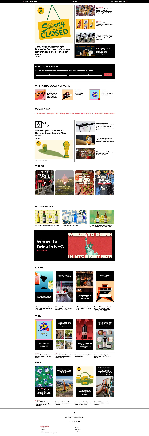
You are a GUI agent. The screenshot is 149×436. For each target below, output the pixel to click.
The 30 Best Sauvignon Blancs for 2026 (47, 225)
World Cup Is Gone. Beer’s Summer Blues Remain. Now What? (50, 133)
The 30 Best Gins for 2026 (70, 225)
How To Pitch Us (78, 429)
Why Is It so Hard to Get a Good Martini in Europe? (44, 297)
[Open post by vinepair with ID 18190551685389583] (84, 182)
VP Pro (112, 1)
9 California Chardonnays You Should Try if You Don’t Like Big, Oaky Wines (101, 226)
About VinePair (43, 427)
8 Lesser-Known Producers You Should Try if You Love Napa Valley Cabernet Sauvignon (104, 37)
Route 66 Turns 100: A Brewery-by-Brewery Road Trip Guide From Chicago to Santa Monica (64, 371)
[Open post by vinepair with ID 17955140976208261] (44, 182)
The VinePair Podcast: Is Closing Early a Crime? (64, 276)
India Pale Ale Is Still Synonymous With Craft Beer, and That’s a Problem (84, 392)
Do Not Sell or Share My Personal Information (74, 417)
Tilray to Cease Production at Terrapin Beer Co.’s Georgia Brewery (104, 153)
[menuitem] (23, 1)
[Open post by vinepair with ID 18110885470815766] (64, 182)
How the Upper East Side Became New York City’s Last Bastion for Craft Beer (82, 403)
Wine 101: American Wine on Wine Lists (107, 93)
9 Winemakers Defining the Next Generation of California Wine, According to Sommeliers (64, 324)
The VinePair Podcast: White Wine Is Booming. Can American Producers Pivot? (52, 94)
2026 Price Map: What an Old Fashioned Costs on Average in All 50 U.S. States (105, 140)
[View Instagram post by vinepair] (53, 193)
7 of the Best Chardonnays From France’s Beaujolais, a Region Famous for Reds (64, 356)
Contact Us (77, 427)
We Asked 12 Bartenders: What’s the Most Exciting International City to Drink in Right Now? (43, 403)
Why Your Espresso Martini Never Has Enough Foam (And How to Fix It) (43, 308)
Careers (41, 431)
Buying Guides (44, 206)
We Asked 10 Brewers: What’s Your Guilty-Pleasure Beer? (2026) (104, 24)
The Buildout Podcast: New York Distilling (78, 93)
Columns (31, 1)
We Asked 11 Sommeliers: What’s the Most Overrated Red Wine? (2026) (85, 345)
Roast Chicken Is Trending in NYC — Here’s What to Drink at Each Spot (102, 403)
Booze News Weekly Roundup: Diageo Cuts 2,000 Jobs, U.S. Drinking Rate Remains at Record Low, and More (105, 126)
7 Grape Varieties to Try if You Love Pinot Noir (82, 355)
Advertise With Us (43, 429)
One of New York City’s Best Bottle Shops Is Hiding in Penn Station (102, 356)
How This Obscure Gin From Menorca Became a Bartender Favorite (82, 308)
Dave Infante (38, 56)
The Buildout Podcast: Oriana (105, 276)
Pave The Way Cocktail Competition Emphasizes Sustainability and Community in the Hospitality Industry (103, 51)
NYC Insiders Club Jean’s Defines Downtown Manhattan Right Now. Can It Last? (63, 308)
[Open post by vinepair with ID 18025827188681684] (104, 182)
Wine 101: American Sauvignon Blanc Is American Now (44, 345)
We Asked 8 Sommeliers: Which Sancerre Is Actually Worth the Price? (44, 356)
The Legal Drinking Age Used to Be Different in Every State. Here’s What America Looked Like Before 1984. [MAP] (103, 308)
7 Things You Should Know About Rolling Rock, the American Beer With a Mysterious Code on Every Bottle (44, 392)
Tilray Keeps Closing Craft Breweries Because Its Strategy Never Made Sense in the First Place (52, 50)
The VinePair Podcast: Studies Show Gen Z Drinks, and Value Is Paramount (63, 403)
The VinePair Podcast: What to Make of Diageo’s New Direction (85, 297)
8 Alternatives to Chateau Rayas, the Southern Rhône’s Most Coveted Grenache (105, 324)
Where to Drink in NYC (50, 244)
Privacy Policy (77, 431)
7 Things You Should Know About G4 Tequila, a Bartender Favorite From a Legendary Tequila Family (104, 11)
